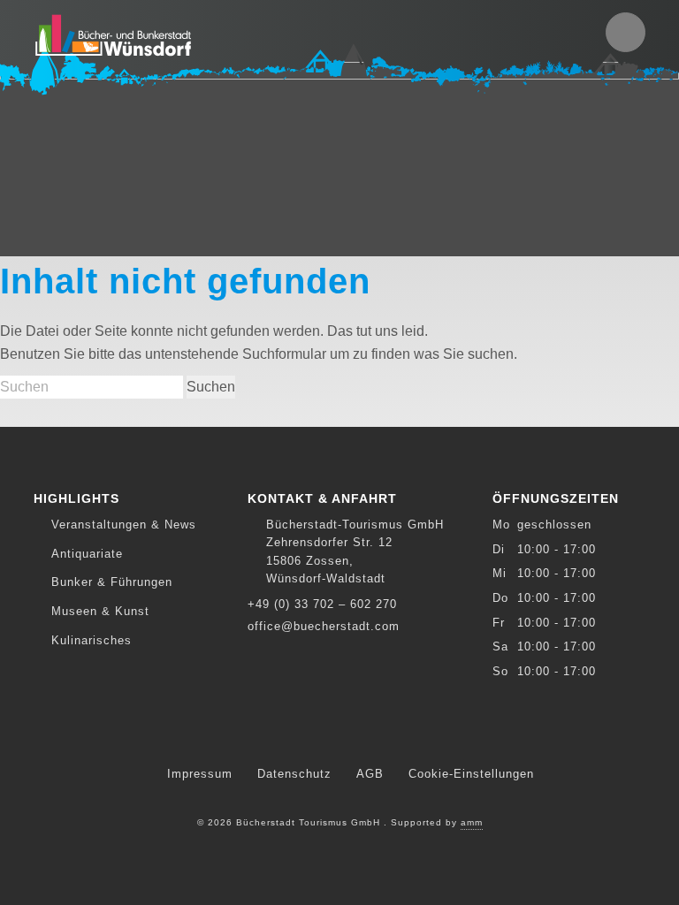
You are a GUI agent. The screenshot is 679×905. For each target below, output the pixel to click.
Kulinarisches (91, 640)
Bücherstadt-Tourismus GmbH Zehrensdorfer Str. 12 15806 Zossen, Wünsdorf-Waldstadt (355, 551)
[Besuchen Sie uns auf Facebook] (339, 733)
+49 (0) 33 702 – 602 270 (322, 604)
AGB (370, 773)
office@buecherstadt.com (324, 626)
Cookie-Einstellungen (471, 773)
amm (472, 822)
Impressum (200, 773)
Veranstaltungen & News (123, 524)
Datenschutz (294, 773)
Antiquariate (87, 553)
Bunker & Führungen (111, 582)
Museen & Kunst (100, 611)
